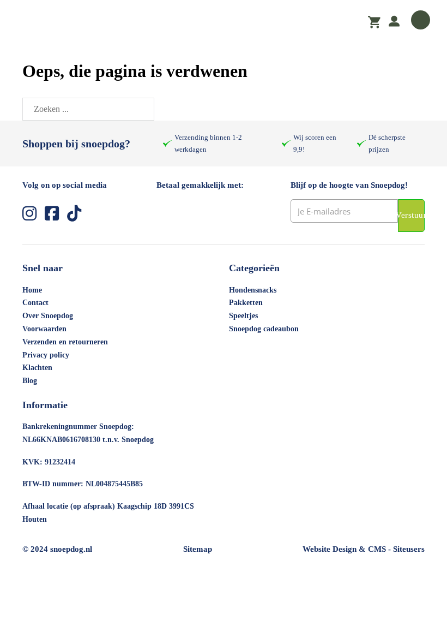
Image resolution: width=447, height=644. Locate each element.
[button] (223, 21)
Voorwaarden (44, 329)
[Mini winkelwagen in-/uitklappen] (374, 22)
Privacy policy (45, 355)
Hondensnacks (252, 290)
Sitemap (197, 549)
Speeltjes (243, 316)
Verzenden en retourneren (65, 342)
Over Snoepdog (47, 316)
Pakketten (246, 303)
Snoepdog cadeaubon (264, 329)
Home (32, 290)
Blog (29, 381)
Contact (35, 303)
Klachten (37, 367)
